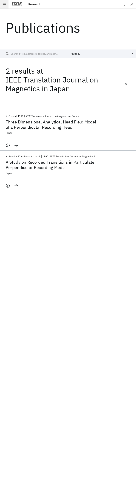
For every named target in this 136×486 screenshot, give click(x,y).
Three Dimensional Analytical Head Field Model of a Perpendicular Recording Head (51, 124)
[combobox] (102, 53)
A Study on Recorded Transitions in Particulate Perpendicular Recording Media (50, 164)
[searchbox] (34, 53)
